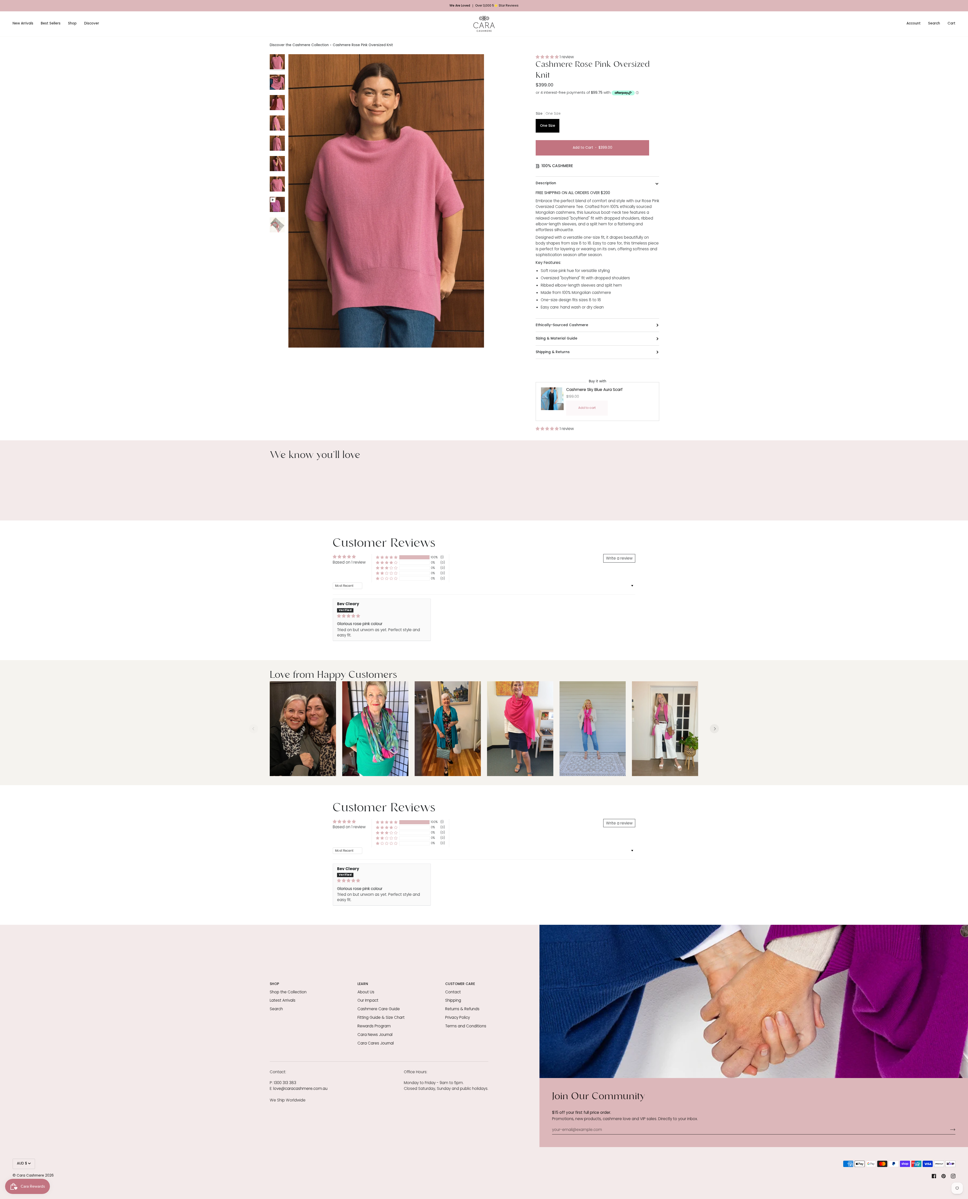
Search (276, 1008)
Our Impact (367, 1000)
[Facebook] (934, 1176)
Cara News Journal (374, 1034)
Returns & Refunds (462, 1008)
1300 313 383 (285, 1082)
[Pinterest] (943, 1176)
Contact (453, 992)
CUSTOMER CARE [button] (460, 983)
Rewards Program (374, 1026)
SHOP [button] (274, 983)
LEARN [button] (362, 983)
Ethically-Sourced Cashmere (562, 325)
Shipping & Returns (553, 352)
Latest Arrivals (282, 1000)
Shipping (453, 1000)
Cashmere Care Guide (378, 1008)
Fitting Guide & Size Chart (381, 1017)
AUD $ (22, 1163)
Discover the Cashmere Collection (299, 45)
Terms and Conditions (465, 1026)
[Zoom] (297, 338)
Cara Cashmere (30, 1175)
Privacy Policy (457, 1017)
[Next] (714, 728)
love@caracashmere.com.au (300, 1088)
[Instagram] (953, 1176)
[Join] (948, 1130)
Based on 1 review (349, 562)
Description (546, 183)
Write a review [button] (619, 558)
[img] (382, 616)
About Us (365, 992)
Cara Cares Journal (375, 1043)
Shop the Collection (288, 992)
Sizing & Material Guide (556, 338)
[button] (25, 23)
